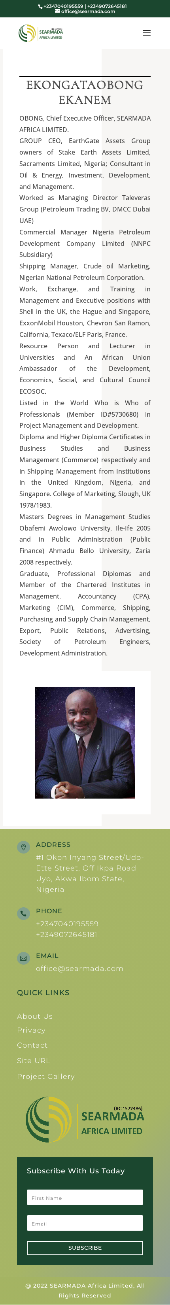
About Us (35, 1016)
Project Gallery (46, 1076)
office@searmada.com (80, 968)
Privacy (31, 1030)
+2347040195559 (67, 924)
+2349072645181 (66, 934)
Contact (32, 1045)
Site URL (34, 1060)
